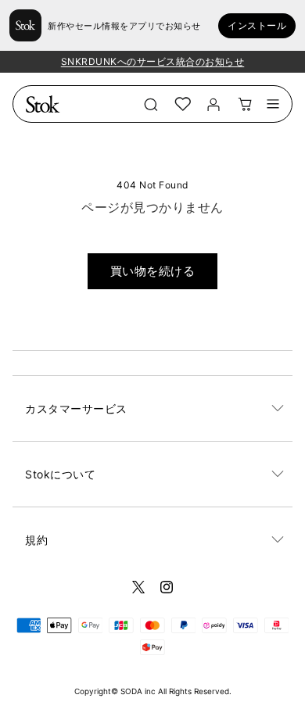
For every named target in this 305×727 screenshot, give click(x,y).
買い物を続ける (153, 270)
